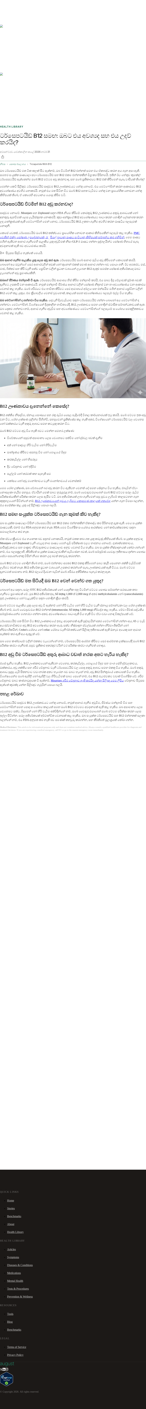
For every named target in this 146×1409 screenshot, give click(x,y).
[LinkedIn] (3, 1369)
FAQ (29, 4)
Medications (14, 1272)
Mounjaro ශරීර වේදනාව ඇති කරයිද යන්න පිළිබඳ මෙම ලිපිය (87, 680)
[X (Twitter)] (1, 1369)
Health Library (15, 1232)
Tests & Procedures (18, 1288)
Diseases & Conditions (20, 1265)
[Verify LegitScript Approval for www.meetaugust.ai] (6, 1385)
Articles (11, 1249)
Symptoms (13, 1257)
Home (10, 1200)
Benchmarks (11, 4)
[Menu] (7, 14)
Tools (10, 1313)
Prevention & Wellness (20, 1296)
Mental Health (15, 1280)
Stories (22, 4)
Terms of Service (16, 1347)
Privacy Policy (15, 1354)
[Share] (2, 156)
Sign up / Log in (18, 8)
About (10, 1224)
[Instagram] (6, 1369)
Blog (10, 1321)
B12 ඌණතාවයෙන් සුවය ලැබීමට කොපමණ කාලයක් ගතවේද (72, 500)
